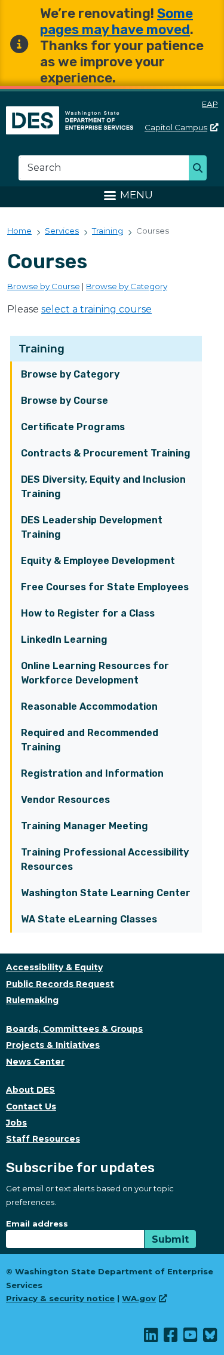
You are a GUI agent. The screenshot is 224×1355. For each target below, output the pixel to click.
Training (42, 348)
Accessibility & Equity (54, 967)
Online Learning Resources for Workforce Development (95, 673)
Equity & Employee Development (98, 560)
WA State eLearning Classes (89, 919)
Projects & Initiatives (53, 1045)
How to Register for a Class (88, 613)
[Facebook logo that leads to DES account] (171, 1337)
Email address (37, 1223)
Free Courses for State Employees (105, 587)
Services (62, 230)
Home (19, 230)
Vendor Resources (65, 799)
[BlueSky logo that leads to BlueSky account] (210, 1337)
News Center (35, 1061)
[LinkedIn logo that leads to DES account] (151, 1337)
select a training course (96, 309)
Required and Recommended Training (89, 740)
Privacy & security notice (60, 1298)
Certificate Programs (73, 427)
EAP (210, 104)
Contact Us (31, 1106)
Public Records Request (60, 984)
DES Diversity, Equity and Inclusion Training (103, 486)
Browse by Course (64, 400)
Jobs (16, 1122)
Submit (170, 1239)
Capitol (176, 127)
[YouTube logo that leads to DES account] (190, 1337)
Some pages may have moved (116, 21)
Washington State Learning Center (106, 893)
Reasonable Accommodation (89, 706)
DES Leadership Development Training (91, 527)
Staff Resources (43, 1139)
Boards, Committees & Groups (74, 1029)
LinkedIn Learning (64, 639)
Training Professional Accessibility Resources (105, 859)
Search (201, 169)
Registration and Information (92, 773)
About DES (30, 1090)
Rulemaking (32, 1000)
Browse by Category (70, 374)
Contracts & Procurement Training (106, 453)
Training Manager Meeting (84, 826)
